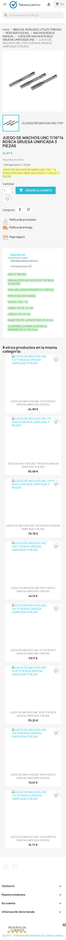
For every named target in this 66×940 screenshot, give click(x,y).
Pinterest (28, 209)
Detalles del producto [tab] (24, 261)
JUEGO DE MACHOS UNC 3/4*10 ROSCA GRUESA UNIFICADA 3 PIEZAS (33, 652)
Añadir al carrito (35, 190)
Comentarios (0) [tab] (21, 266)
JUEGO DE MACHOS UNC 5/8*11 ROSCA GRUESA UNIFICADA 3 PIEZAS (33, 589)
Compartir (19, 209)
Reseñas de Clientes (17, 929)
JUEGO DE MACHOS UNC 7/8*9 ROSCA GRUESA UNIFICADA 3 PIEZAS (33, 527)
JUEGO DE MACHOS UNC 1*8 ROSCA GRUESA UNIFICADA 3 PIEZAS (33, 465)
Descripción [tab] (18, 255)
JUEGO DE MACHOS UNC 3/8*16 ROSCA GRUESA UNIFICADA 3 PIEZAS (33, 776)
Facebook (5, 866)
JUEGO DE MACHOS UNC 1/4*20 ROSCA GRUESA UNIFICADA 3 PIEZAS (33, 838)
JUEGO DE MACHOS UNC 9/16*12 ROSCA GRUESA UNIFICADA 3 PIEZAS (33, 714)
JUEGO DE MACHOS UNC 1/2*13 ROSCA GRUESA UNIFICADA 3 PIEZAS (33, 403)
